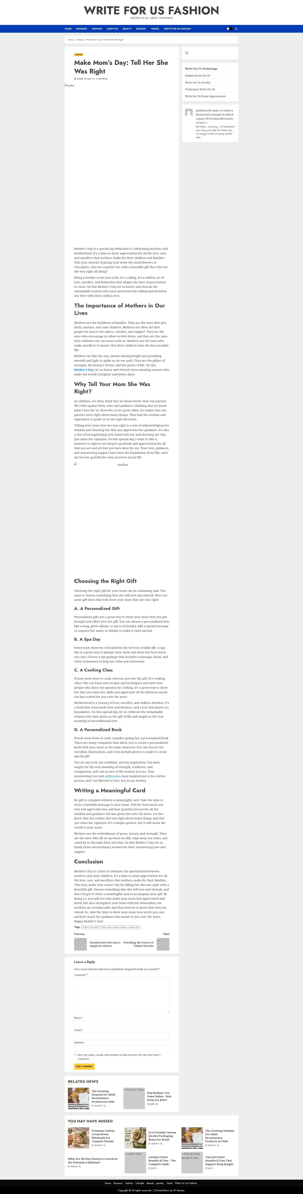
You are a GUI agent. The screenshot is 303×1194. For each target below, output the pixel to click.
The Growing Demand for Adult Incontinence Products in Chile (78, 1098)
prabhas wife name (207, 110)
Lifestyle (112, 28)
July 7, (211, 1168)
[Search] (236, 29)
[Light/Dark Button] (229, 28)
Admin (80, 79)
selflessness (113, 776)
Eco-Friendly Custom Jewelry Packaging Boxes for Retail (135, 1138)
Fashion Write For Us (197, 75)
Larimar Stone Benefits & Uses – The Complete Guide (135, 1162)
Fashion (97, 28)
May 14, (91, 79)
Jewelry (141, 28)
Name (78, 1018)
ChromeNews (161, 1190)
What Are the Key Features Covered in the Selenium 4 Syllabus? (92, 1160)
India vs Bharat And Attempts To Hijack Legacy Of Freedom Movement (214, 114)
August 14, (100, 1145)
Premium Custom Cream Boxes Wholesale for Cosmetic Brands (78, 1138)
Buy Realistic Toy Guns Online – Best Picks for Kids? (134, 1098)
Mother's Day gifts (90, 927)
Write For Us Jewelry (198, 82)
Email (78, 1030)
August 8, (76, 1166)
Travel (155, 28)
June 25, (154, 1104)
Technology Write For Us (200, 89)
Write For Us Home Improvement (205, 96)
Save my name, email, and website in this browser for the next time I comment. (118, 1057)
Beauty (127, 28)
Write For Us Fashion (151, 10)
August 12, (100, 1106)
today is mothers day (130, 927)
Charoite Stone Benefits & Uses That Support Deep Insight (192, 1162)
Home (68, 28)
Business (81, 28)
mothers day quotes (109, 927)
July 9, (154, 1168)
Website (79, 1042)
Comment (81, 975)
